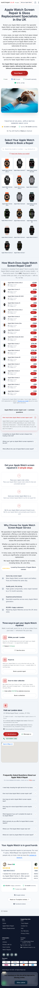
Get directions (12, 734)
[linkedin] (16, 955)
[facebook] (4, 955)
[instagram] (12, 955)
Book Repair (18, 73)
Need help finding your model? (20, 153)
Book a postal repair (19, 671)
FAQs (30, 780)
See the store (20, 650)
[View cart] (35, 2)
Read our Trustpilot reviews (18, 899)
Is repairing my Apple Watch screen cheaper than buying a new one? (17, 435)
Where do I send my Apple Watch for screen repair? (18, 834)
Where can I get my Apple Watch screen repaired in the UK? (18, 442)
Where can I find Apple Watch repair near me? (16, 829)
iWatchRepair (13, 969)
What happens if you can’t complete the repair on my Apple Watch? (17, 815)
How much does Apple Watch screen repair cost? (17, 417)
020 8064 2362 (11, 739)
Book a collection (19, 695)
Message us (27, 734)
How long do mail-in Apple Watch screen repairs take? (17, 800)
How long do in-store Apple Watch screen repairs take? (17, 807)
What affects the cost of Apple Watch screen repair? (18, 449)
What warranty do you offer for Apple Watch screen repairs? (18, 822)
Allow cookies (21, 982)
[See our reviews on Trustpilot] (17, 2)
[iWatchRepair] (7, 2)
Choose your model (23, 401)
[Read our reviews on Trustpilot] (5, 79)
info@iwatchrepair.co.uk (28, 947)
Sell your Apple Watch (26, 2)
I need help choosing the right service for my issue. (18, 787)
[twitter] (8, 955)
